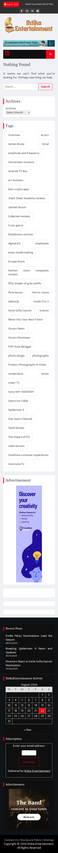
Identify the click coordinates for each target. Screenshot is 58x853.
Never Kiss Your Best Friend (25, 319)
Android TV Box (18, 171)
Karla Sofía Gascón (20, 310)
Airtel (45, 144)
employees (42, 243)
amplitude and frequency (23, 153)
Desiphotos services (20, 234)
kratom (44, 310)
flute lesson (15, 292)
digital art (14, 243)
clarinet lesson (17, 207)
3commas (14, 135)
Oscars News (16, 328)
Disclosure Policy (30, 840)
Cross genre (15, 225)
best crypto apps (18, 189)
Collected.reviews (19, 216)
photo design (16, 356)
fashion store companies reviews (28, 272)
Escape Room (16, 261)
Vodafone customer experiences (28, 455)
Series (45, 374)
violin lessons (16, 446)
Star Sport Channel (20, 419)
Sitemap (48, 840)
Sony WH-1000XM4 (21, 392)
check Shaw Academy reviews (26, 198)
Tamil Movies (16, 428)
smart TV (14, 383)
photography (40, 356)
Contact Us (11, 840)
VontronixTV (16, 464)
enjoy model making (20, 252)
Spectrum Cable (18, 401)
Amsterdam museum (21, 162)
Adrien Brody (16, 144)
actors (45, 135)
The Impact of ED (19, 437)
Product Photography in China (27, 365)
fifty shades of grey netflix (24, 283)
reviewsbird (15, 374)
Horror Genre (40, 292)
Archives (10, 108)
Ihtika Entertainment (37, 771)
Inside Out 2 (41, 301)
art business (15, 180)
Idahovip (13, 301)
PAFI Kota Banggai (19, 347)
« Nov (27, 730)
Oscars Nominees (19, 337)
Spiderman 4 (16, 410)
